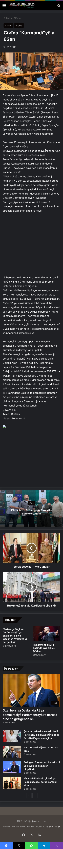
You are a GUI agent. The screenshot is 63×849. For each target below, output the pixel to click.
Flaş (31, 503)
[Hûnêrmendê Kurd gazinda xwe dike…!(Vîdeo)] (46, 633)
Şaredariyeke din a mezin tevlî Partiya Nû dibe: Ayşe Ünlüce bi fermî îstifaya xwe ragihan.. (41, 735)
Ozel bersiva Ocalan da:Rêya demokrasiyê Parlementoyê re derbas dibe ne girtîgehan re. (30, 715)
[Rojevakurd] (21, 5)
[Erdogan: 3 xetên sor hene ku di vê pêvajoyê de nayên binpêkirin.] (12, 767)
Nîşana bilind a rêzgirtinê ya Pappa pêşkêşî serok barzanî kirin (40, 782)
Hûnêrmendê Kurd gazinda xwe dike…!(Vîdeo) (44, 647)
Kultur (18, 18)
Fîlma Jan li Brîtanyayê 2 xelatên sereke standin (31, 512)
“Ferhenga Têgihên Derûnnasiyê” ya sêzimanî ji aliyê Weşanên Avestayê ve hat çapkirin (15, 635)
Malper (9, 18)
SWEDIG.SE (54, 826)
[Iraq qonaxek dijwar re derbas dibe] (12, 752)
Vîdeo (19, 25)
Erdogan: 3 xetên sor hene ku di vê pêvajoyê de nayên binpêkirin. (42, 766)
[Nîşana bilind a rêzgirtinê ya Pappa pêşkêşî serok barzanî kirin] (12, 783)
